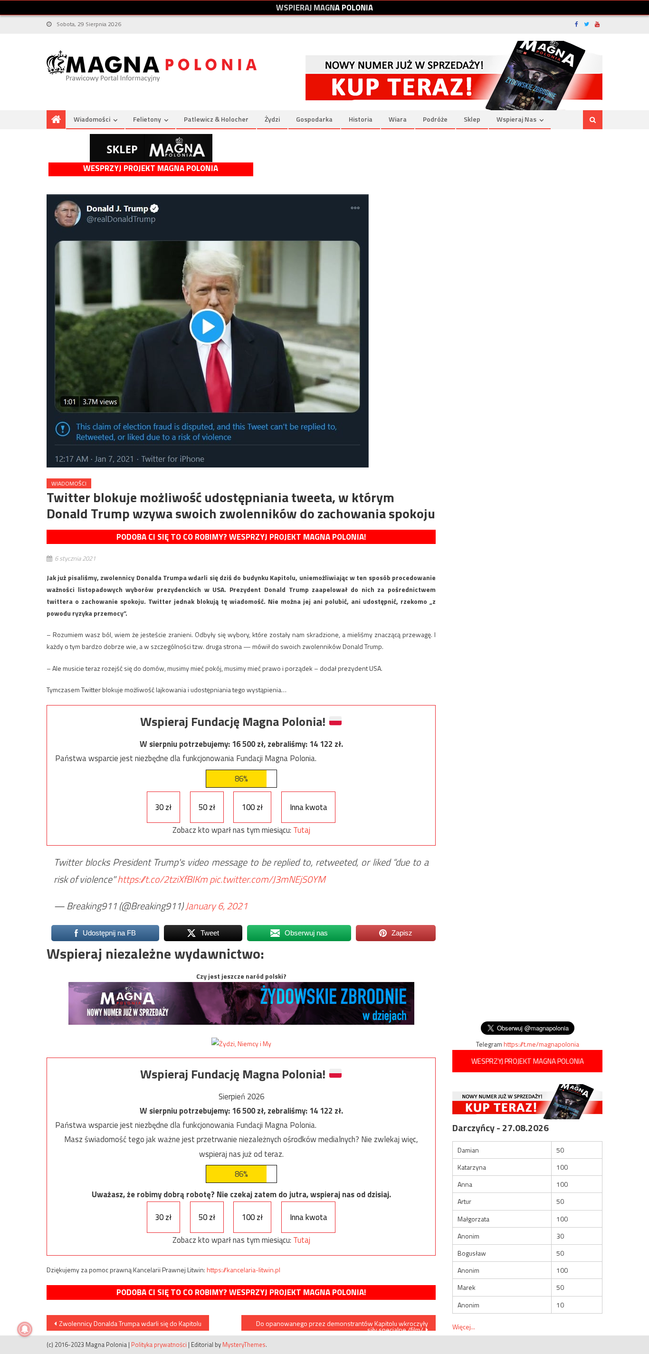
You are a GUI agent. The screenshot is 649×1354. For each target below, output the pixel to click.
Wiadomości (92, 119)
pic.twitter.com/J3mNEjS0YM (267, 879)
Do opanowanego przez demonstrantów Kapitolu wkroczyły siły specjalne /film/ (342, 1324)
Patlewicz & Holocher (216, 119)
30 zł (163, 807)
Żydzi (272, 119)
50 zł (207, 807)
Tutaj (301, 830)
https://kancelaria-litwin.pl (243, 1270)
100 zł (252, 807)
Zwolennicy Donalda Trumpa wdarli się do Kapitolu (130, 1323)
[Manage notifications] (24, 1329)
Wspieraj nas (516, 119)
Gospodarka (314, 119)
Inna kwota (308, 807)
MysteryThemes (244, 1344)
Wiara (398, 119)
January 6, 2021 (216, 905)
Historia (360, 119)
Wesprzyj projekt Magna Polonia (150, 168)
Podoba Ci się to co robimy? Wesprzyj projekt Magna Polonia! (241, 537)
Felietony (147, 119)
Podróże (435, 119)
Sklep (472, 119)
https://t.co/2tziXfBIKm (162, 879)
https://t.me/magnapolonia (541, 1044)
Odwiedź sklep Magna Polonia (151, 148)
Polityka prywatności (159, 1344)
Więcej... (463, 1327)
